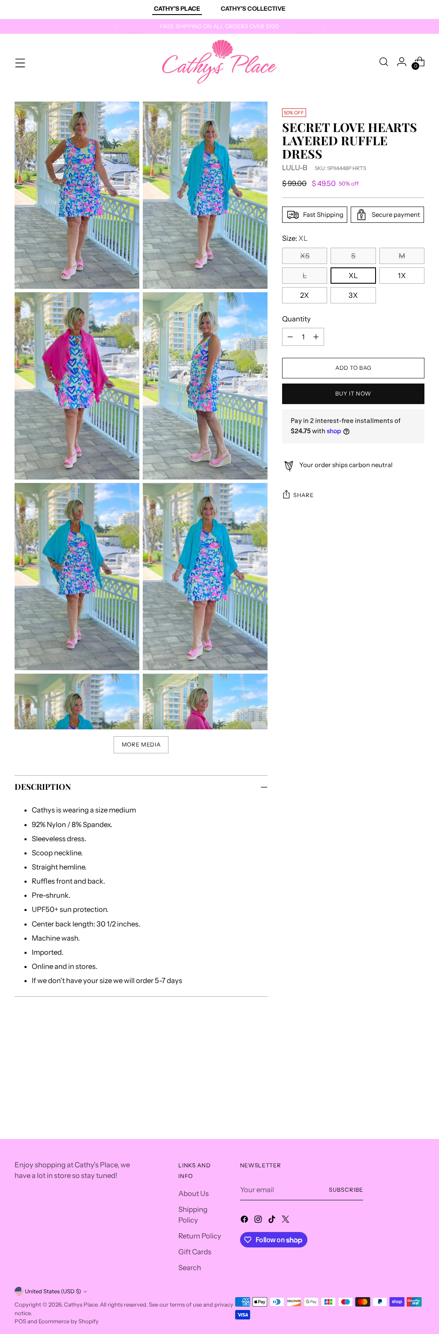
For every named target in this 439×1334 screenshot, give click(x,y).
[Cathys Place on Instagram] (259, 1220)
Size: (295, 238)
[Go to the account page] (401, 61)
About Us (193, 1193)
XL (353, 275)
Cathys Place (80, 1304)
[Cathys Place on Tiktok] (273, 1220)
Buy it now (353, 393)
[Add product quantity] (316, 336)
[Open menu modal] (19, 61)
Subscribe (346, 1189)
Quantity (296, 319)
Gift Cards (194, 1251)
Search (189, 1267)
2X (304, 295)
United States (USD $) (53, 1291)
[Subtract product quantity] (290, 336)
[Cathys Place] (219, 61)
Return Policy (199, 1236)
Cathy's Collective (253, 8)
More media (141, 744)
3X (353, 295)
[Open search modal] (383, 61)
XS (305, 256)
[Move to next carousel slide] (417, 1071)
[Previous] (115, 26)
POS (20, 1321)
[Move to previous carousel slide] (397, 1071)
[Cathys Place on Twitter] (286, 1220)
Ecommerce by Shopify (69, 1321)
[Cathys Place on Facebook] (245, 1220)
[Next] (323, 26)
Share (303, 495)
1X (402, 275)
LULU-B (294, 167)
